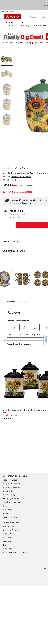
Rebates (6, 513)
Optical (6, 545)
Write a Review (21, 168)
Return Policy (9, 494)
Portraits (7, 541)
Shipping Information (12, 498)
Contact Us (8, 491)
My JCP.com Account (12, 483)
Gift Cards (7, 509)
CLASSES (28, 192)
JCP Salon (7, 537)
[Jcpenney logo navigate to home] (12, 16)
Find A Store (8, 526)
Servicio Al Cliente (11, 517)
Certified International (21, 176)
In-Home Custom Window (14, 552)
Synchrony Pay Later (12, 502)
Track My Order (10, 480)
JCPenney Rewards (11, 487)
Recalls (6, 506)
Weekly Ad (7, 533)
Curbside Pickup (10, 530)
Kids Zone (7, 548)
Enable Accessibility (9, 11)
